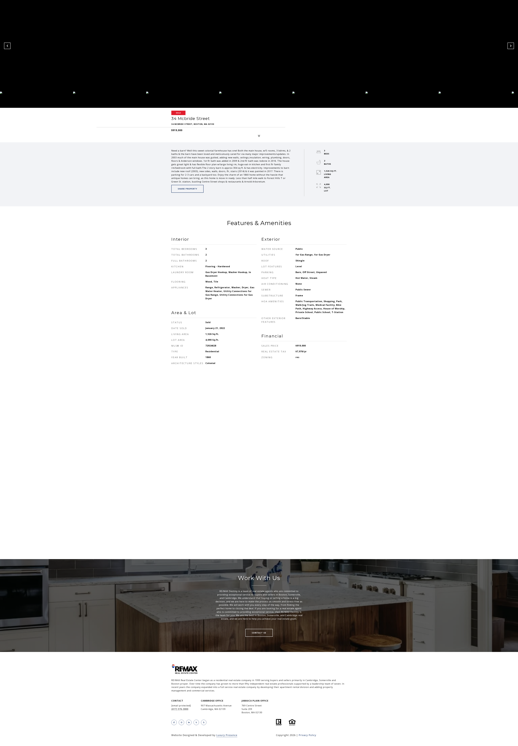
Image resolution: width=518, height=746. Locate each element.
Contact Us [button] (259, 632)
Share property (187, 188)
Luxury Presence (226, 735)
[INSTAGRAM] (181, 722)
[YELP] (203, 722)
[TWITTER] (196, 722)
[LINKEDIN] (189, 722)
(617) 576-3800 (179, 709)
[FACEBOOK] (174, 722)
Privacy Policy (307, 735)
